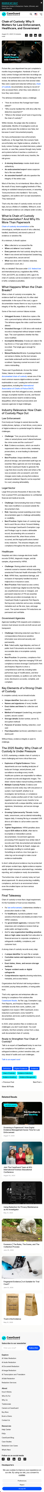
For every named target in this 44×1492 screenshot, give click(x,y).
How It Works (7, 1392)
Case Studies (7, 1442)
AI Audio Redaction (9, 1362)
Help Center (6, 1429)
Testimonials (6, 1404)
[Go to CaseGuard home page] (11, 14)
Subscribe (33, 1348)
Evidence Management (27, 1077)
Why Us (5, 1400)
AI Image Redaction (9, 1370)
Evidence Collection (25, 1073)
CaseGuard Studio (9, 1001)
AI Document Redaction (10, 1366)
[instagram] (24, 1459)
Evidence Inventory (9, 1077)
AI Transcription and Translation (13, 1374)
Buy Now (5, 1412)
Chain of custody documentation (15, 226)
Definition (7, 1068)
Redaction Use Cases (10, 1446)
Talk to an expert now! (11, 1059)
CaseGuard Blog (8, 1438)
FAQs (4, 1433)
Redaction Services (9, 1382)
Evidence (34, 1068)
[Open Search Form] (31, 14)
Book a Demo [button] (32, 21)
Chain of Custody (9, 1073)
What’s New (6, 1450)
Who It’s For (6, 1396)
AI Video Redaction (9, 1358)
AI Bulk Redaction (8, 1378)
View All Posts (8, 1087)
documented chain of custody (14, 376)
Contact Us (6, 1420)
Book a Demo (7, 1416)
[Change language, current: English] (36, 14)
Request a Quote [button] (13, 21)
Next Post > (37, 1082)
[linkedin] (14, 1459)
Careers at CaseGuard (10, 1408)
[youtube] (19, 1459)
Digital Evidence (21, 1068)
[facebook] (3, 1459)
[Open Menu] (41, 14)
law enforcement (14, 908)
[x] (8, 1459)
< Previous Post (8, 1082)
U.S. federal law (34, 269)
